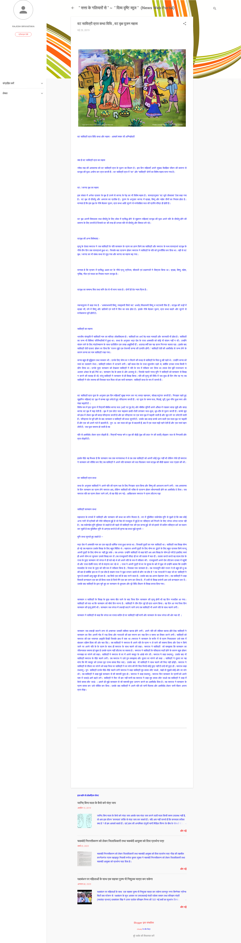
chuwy (139, 929)
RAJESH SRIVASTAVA (23, 26)
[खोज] (215, 9)
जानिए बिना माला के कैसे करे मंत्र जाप (96, 803)
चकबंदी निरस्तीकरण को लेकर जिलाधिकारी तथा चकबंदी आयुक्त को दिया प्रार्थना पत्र (120, 841)
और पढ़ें (183, 830)
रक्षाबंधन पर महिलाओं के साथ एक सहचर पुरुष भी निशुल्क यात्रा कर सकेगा (115, 879)
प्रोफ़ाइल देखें (23, 34)
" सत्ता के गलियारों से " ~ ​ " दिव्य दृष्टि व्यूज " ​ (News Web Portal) (127, 8)
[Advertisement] (206, 66)
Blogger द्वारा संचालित (144, 922)
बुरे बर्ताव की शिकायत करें (143, 935)
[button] (185, 24)
